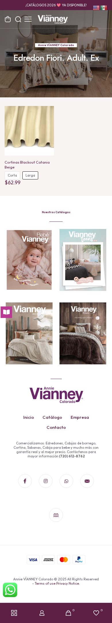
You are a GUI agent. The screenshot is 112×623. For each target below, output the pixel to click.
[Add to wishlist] (47, 121)
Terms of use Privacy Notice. (57, 583)
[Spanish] (104, 7)
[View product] (47, 112)
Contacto (56, 427)
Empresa (80, 417)
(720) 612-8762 (71, 456)
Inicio (28, 417)
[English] (96, 7)
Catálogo (52, 417)
